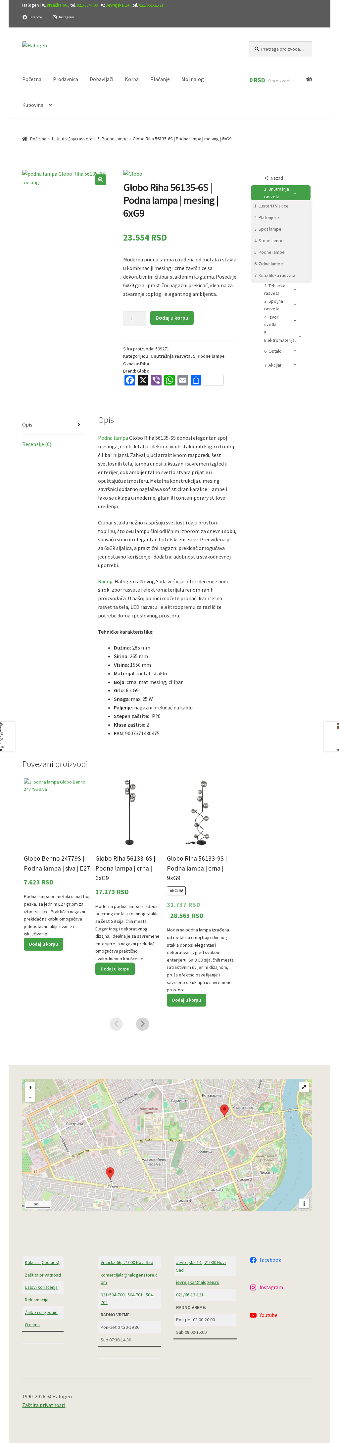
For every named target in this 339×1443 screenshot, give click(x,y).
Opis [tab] (27, 424)
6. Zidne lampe (268, 264)
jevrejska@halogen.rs (197, 1282)
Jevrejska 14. (118, 5)
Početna (31, 79)
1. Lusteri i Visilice (271, 206)
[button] (100, 179)
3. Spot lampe (267, 229)
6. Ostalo (273, 351)
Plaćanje (160, 79)
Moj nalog (192, 79)
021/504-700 (87, 5)
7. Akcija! (272, 365)
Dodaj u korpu (172, 317)
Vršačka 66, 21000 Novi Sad (127, 1262)
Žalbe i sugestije (41, 1312)
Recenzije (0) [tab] (36, 444)
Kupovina (32, 105)
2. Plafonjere (266, 217)
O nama (32, 1325)
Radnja (106, 581)
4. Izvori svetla (271, 321)
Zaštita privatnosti (43, 1275)
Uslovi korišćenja (41, 1287)
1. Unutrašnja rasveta (71, 139)
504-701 (135, 1295)
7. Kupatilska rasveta (274, 275)
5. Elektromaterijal (280, 336)
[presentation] (116, 1024)
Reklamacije (37, 1300)
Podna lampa (113, 437)
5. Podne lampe (112, 139)
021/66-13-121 (190, 1295)
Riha (144, 364)
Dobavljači (101, 79)
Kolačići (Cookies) (42, 1262)
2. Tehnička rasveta (274, 289)
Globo (143, 371)
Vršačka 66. (57, 5)
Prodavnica (65, 79)
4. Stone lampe (269, 241)
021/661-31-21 (151, 5)
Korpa (132, 79)
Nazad (277, 178)
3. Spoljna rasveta (273, 305)
